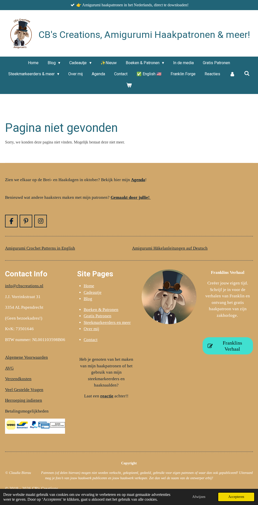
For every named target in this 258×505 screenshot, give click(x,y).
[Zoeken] (247, 73)
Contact (91, 339)
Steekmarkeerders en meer (107, 322)
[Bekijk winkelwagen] (129, 85)
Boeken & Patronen (101, 309)
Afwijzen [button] (198, 497)
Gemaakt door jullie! (131, 197)
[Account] (232, 74)
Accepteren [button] (236, 497)
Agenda (138, 179)
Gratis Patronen (97, 316)
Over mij (91, 328)
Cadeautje (93, 292)
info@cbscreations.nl (24, 285)
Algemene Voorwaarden (26, 357)
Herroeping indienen (23, 400)
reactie (106, 396)
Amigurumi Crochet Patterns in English (40, 248)
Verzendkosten (18, 378)
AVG (9, 368)
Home (89, 285)
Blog (88, 298)
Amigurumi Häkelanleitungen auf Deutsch (170, 248)
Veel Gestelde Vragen (24, 389)
